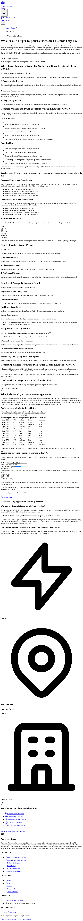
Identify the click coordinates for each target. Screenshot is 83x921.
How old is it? (8, 467)
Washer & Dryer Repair (14, 871)
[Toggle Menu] (3, 23)
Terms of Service (12, 892)
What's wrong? (5, 464)
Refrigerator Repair (13, 863)
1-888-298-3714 (8, 497)
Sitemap (28, 919)
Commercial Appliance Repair (17, 860)
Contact (9, 886)
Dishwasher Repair (13, 868)
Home (7, 28)
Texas (13, 28)
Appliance (4, 462)
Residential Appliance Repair (16, 857)
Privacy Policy (12, 889)
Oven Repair (11, 866)
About (9, 883)
